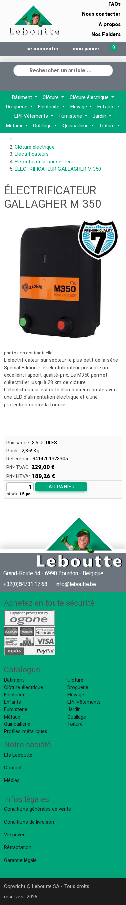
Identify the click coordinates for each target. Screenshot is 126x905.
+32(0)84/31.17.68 (25, 584)
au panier (61, 486)
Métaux (15, 126)
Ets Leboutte (18, 755)
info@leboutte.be (75, 584)
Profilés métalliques (25, 731)
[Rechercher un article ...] (107, 69)
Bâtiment (22, 97)
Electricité (49, 107)
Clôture (51, 97)
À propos (110, 24)
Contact (13, 768)
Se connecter (42, 49)
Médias (12, 780)
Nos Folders (106, 34)
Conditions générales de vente (37, 809)
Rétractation (17, 847)
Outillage (43, 126)
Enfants (106, 107)
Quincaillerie (76, 126)
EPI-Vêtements (31, 116)
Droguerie (17, 107)
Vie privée (15, 835)
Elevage (79, 107)
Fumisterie (71, 116)
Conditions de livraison (29, 822)
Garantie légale (20, 860)
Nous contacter (101, 14)
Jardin (100, 116)
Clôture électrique (90, 97)
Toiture (107, 126)
